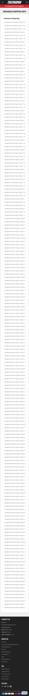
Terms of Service (5, 674)
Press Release (5, 654)
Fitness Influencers (6, 652)
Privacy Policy (5, 676)
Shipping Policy (5, 671)
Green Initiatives (5, 659)
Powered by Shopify (16, 691)
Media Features (5, 669)
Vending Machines (6, 647)
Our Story (3, 642)
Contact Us (4, 662)
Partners (3, 649)
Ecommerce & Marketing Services (10, 644)
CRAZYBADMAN (8, 691)
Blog (2, 657)
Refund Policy (5, 679)
